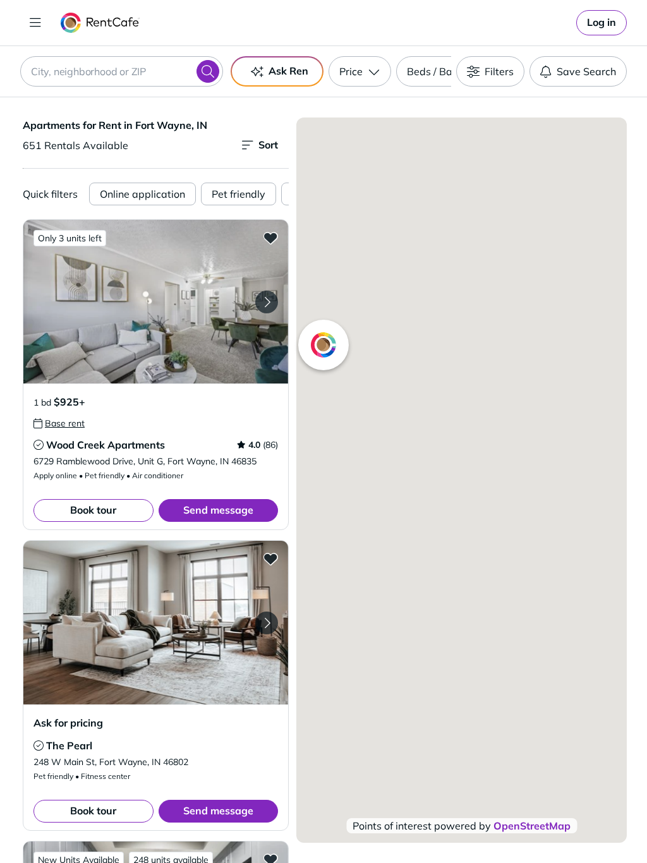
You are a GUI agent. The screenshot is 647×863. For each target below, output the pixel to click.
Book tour (93, 510)
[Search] (208, 71)
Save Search (586, 71)
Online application (142, 194)
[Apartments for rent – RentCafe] (100, 23)
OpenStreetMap (532, 825)
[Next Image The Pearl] (266, 623)
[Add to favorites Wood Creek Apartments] (270, 237)
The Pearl (69, 745)
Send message (218, 510)
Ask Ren (288, 70)
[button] (155, 301)
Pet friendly (238, 194)
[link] (601, 22)
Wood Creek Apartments (105, 444)
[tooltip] (59, 423)
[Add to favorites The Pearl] (270, 558)
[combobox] (121, 71)
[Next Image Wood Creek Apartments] (266, 302)
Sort (268, 144)
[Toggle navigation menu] (35, 23)
